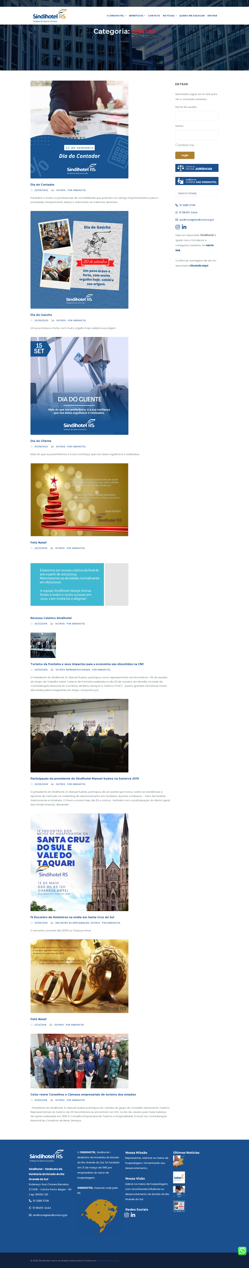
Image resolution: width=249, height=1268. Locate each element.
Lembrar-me (186, 145)
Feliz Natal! (38, 542)
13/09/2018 (41, 1100)
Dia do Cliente (40, 441)
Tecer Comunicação (108, 1260)
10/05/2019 (41, 922)
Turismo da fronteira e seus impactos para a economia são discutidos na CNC (87, 664)
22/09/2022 (41, 190)
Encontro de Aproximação (72, 922)
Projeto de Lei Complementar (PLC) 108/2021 (201, 1176)
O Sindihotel (116, 15)
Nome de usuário (186, 107)
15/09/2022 (41, 446)
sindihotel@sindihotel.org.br (196, 219)
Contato (154, 15)
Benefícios (136, 15)
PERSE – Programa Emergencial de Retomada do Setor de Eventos (202, 1162)
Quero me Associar (192, 15)
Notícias (169, 15)
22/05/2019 (41, 784)
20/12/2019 (41, 548)
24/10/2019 (41, 669)
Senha (179, 126)
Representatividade (78, 669)
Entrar (212, 15)
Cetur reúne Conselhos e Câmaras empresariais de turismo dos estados (83, 1094)
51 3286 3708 (186, 205)
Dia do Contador (42, 184)
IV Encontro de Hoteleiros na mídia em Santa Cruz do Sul (72, 917)
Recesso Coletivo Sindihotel (51, 618)
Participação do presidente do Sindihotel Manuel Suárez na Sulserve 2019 (84, 778)
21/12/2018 (40, 1024)
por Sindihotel (77, 190)
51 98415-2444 (187, 212)
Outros (61, 190)
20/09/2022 (41, 320)
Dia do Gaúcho (41, 314)
